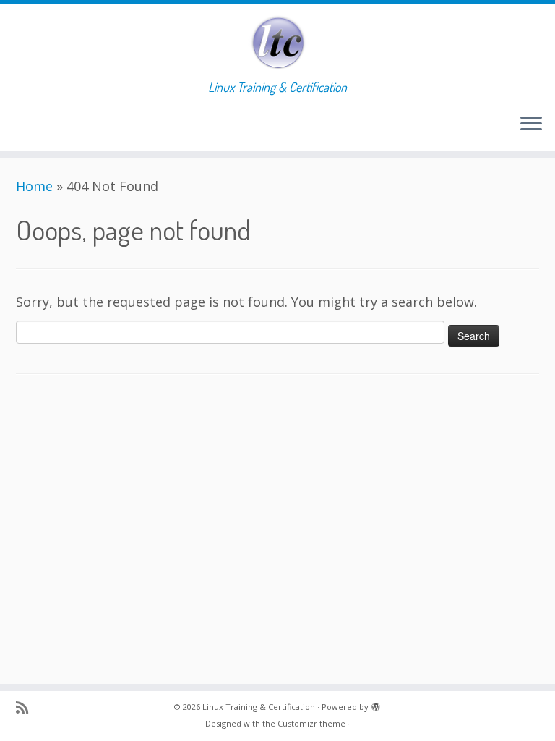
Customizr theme (311, 723)
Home (34, 186)
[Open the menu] (531, 124)
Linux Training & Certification (258, 706)
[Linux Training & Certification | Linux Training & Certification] (277, 41)
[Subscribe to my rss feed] (27, 707)
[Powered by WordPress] (376, 704)
